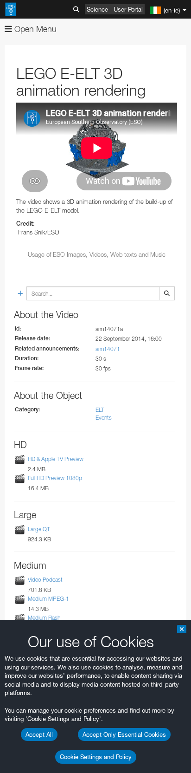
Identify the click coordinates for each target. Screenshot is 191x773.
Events (104, 417)
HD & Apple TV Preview (55, 458)
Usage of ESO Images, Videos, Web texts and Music (97, 254)
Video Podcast (45, 579)
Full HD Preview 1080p (55, 478)
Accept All (39, 734)
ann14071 (108, 348)
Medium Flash (44, 617)
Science (97, 9)
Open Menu (34, 29)
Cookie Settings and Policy (96, 756)
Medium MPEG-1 (48, 598)
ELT (100, 409)
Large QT (39, 529)
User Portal (128, 9)
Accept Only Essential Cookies (124, 734)
